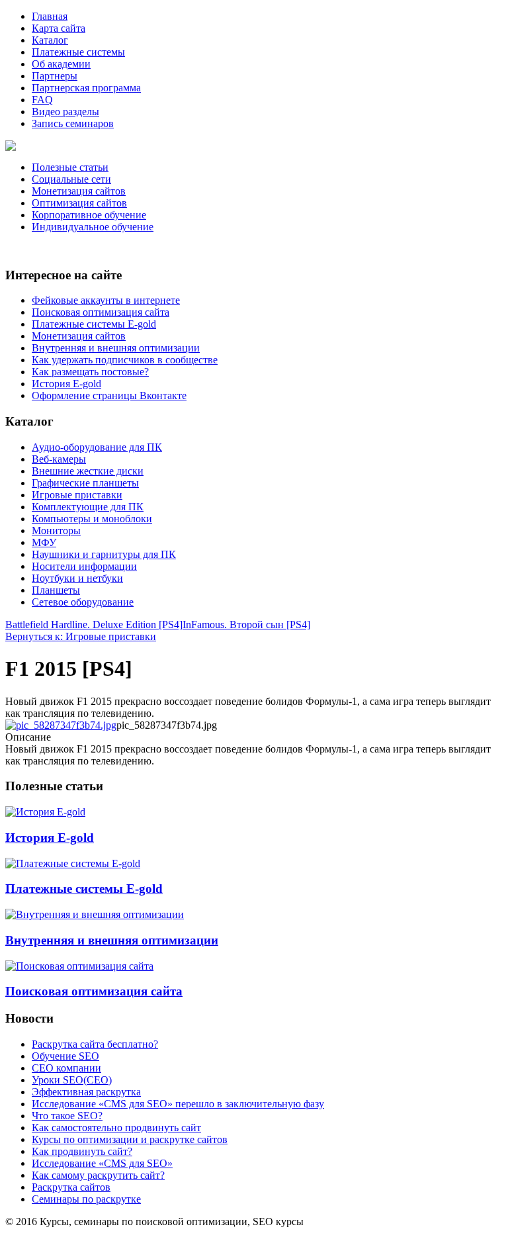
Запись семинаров (73, 123)
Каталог (50, 40)
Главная (49, 16)
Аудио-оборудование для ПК (97, 447)
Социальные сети (71, 179)
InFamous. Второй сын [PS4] (246, 624)
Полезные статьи (70, 167)
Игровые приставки (77, 494)
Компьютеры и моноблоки (92, 518)
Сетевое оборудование (83, 602)
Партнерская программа (86, 87)
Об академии (61, 63)
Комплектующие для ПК (88, 506)
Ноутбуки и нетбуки (77, 578)
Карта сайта (58, 28)
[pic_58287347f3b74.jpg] (60, 725)
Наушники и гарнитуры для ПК (104, 554)
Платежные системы (78, 52)
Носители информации (84, 566)
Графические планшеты (85, 482)
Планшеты (56, 590)
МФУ (44, 542)
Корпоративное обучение (89, 214)
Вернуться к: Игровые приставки (80, 636)
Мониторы (56, 530)
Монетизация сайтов (79, 191)
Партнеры (54, 75)
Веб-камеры (59, 459)
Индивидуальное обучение (92, 226)
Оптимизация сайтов (79, 202)
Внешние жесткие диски (88, 471)
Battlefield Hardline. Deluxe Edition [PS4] (94, 624)
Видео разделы (65, 111)
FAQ (42, 99)
